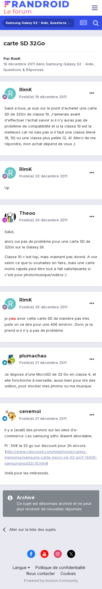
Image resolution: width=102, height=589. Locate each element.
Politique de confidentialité (60, 567)
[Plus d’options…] (91, 93)
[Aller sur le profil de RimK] (10, 93)
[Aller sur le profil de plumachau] (10, 359)
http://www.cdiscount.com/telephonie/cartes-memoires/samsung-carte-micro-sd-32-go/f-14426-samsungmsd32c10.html (51, 457)
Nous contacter (40, 573)
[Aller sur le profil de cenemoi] (10, 415)
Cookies (68, 573)
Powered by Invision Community (51, 580)
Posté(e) (43, 96)
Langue (20, 567)
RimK (16, 58)
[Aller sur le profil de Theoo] (10, 216)
